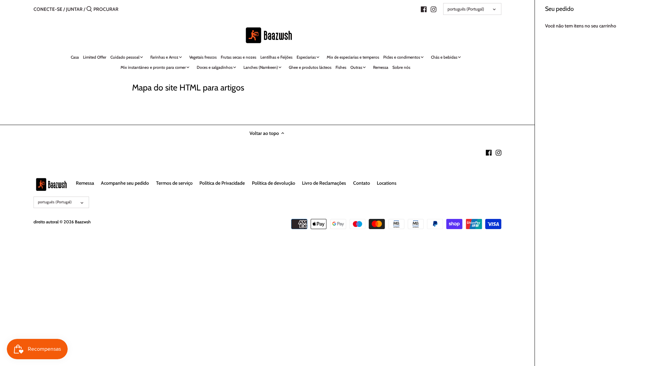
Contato (361, 183)
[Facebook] (424, 8)
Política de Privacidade (222, 183)
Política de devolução (273, 183)
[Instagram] (433, 8)
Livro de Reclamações (324, 183)
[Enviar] (89, 9)
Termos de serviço (174, 183)
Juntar (74, 9)
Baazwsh (83, 221)
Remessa (85, 183)
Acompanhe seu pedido (125, 183)
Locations (386, 183)
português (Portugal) (466, 9)
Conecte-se (48, 9)
